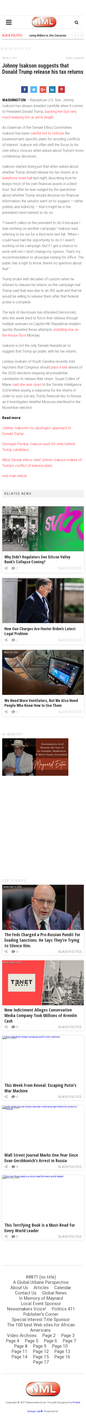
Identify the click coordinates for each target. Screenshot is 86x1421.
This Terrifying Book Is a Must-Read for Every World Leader (39, 1228)
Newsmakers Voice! (26, 1309)
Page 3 (68, 1335)
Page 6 (50, 1340)
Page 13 (62, 1351)
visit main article (14, 476)
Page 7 (69, 1340)
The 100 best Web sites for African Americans (41, 1327)
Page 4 (12, 1340)
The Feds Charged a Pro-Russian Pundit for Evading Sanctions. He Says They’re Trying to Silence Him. (42, 940)
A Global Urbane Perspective (41, 1282)
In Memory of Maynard (41, 1298)
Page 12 (41, 1351)
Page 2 (49, 1335)
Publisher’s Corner (40, 1314)
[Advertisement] (43, 825)
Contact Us (25, 1293)
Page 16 (62, 1356)
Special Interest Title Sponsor (41, 1319)
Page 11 (19, 1351)
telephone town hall (17, 178)
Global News (54, 1293)
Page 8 (20, 1346)
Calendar (62, 1287)
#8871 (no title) (41, 1277)
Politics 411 (63, 1309)
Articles (41, 1287)
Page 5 (31, 1340)
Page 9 (39, 1346)
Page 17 (41, 1362)
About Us (19, 1287)
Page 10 (60, 1346)
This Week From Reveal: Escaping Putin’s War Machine (40, 1088)
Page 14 (19, 1356)
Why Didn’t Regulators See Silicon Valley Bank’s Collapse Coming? (37, 559)
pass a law (59, 367)
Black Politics (16, 49)
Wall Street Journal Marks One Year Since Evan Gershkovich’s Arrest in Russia (41, 1158)
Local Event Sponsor (41, 1303)
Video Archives (22, 1335)
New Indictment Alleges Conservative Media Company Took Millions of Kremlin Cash (40, 1015)
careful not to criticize (47, 133)
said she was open (26, 384)
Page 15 (41, 1356)
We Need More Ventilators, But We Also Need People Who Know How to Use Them (41, 703)
